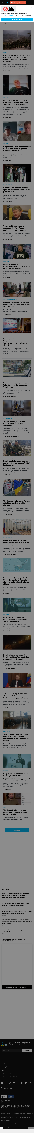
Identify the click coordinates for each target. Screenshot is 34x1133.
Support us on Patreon (8, 16)
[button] (2, 2)
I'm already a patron (17, 19)
